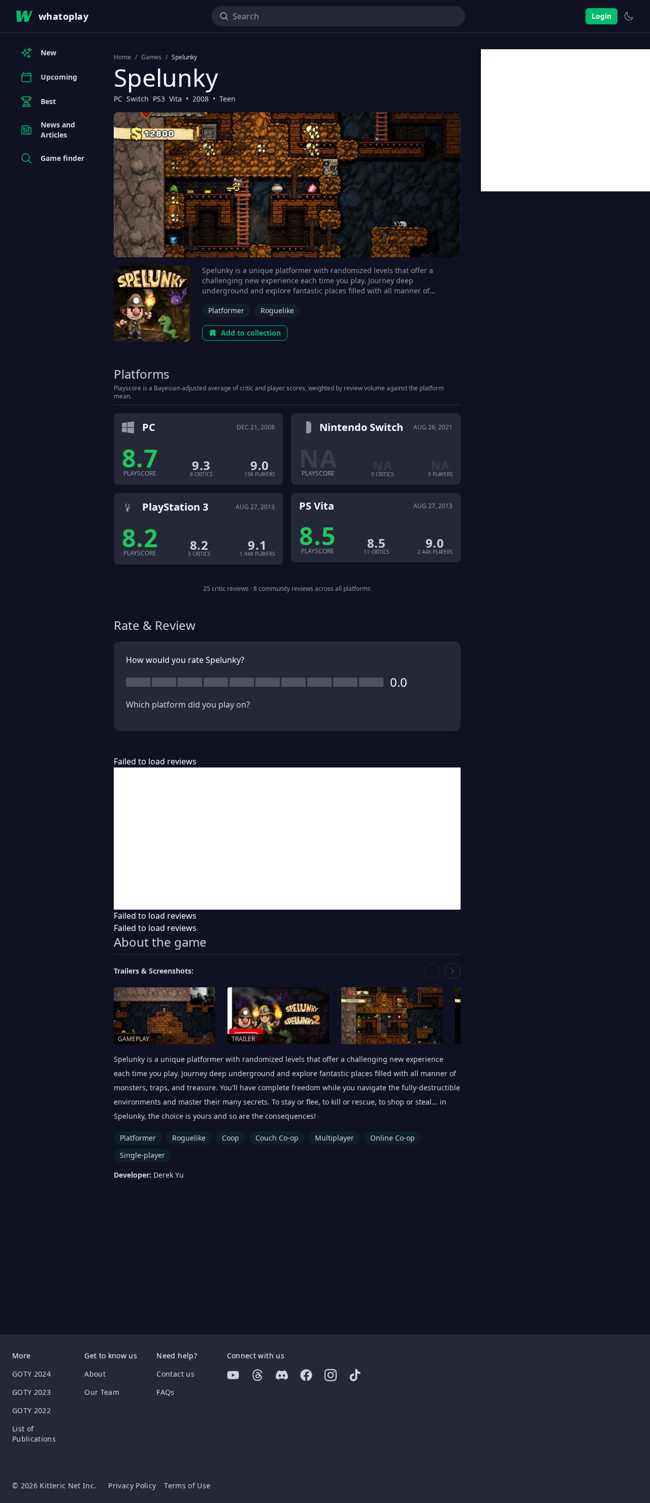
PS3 (159, 99)
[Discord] (282, 1375)
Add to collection (251, 333)
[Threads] (257, 1375)
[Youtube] (233, 1375)
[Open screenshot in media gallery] (392, 1016)
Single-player (142, 1155)
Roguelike (277, 310)
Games (151, 57)
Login (601, 16)
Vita (175, 99)
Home (122, 57)
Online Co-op (392, 1138)
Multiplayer (334, 1138)
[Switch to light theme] (629, 16)
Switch (137, 99)
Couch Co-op (277, 1138)
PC (118, 99)
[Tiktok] (355, 1375)
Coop (230, 1138)
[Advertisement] (287, 838)
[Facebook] (306, 1375)
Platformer (226, 310)
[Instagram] (330, 1375)
